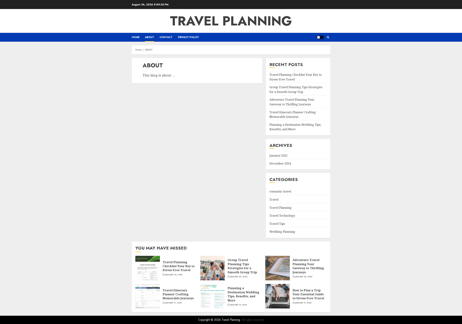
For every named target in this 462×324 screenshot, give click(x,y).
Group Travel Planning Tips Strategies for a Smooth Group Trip (242, 266)
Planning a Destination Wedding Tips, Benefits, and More (295, 127)
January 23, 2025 (238, 276)
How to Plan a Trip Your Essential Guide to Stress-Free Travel (308, 294)
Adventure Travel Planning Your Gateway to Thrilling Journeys (308, 266)
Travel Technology (282, 216)
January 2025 (278, 155)
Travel (273, 200)
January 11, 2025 (303, 303)
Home (136, 37)
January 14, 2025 (238, 305)
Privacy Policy (188, 37)
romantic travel (280, 191)
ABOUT (149, 37)
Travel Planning (231, 21)
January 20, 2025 (303, 276)
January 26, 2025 (173, 274)
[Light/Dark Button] (320, 37)
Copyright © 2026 (210, 320)
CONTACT (166, 37)
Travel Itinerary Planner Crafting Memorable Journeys (178, 294)
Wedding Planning (282, 232)
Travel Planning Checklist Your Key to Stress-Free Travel (179, 266)
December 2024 (280, 163)
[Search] (328, 37)
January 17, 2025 (173, 303)
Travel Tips (277, 224)
